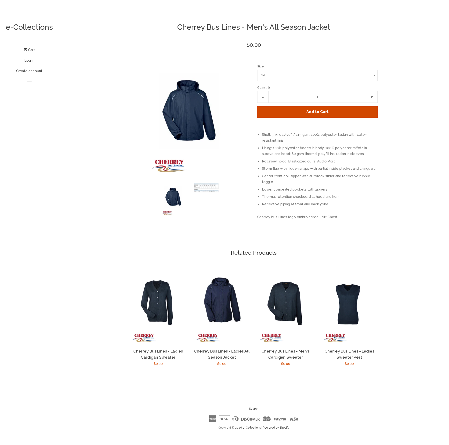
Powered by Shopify (276, 427)
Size (260, 66)
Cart (31, 50)
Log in (29, 60)
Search (253, 408)
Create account (29, 71)
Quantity (264, 87)
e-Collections (29, 27)
